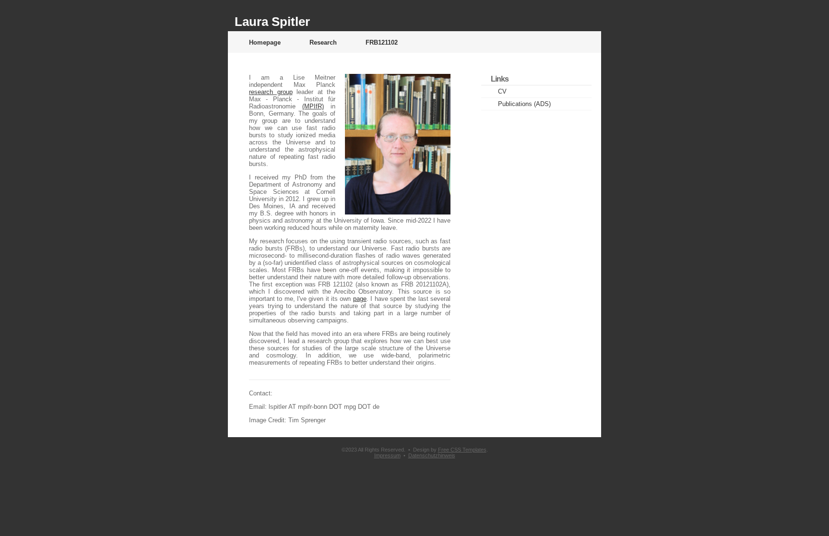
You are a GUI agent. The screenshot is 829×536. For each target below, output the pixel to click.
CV (502, 91)
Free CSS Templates (462, 450)
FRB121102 (382, 42)
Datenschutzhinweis (431, 455)
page (360, 298)
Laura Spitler (272, 21)
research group (271, 91)
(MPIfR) (313, 106)
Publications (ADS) (524, 103)
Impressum (387, 455)
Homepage (265, 42)
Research (323, 42)
